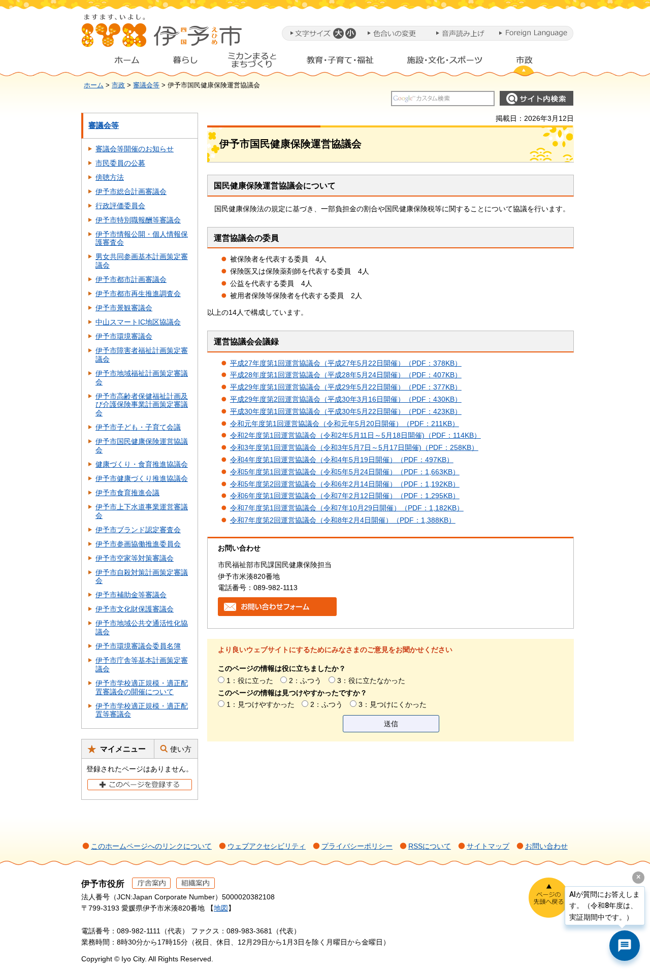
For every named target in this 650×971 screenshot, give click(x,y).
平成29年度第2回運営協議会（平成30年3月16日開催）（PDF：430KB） (346, 399)
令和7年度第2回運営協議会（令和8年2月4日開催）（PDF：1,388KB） (343, 520)
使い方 (180, 749)
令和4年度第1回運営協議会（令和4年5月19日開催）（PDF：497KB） (341, 460)
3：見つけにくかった (393, 704)
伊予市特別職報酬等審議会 (138, 220)
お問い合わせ (546, 846)
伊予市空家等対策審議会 (134, 558)
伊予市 (162, 35)
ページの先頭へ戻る (549, 898)
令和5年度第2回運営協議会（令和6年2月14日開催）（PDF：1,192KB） (345, 484)
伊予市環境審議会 (123, 336)
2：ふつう (305, 680)
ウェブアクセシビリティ (267, 846)
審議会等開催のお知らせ (134, 149)
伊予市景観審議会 (123, 308)
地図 (221, 908)
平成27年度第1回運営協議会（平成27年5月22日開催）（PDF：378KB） (346, 363)
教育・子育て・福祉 (340, 62)
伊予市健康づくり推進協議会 (141, 478)
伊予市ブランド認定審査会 (138, 530)
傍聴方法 (109, 177)
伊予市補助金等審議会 (131, 595)
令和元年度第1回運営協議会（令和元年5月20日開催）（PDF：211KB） (344, 423)
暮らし (185, 62)
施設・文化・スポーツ (445, 62)
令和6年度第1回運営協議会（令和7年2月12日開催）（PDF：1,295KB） (345, 496)
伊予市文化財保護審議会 (134, 609)
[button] (338, 33)
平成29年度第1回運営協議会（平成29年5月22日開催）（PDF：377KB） (346, 387)
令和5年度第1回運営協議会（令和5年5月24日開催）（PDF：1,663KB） (345, 472)
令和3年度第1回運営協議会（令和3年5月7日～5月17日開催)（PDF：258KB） (354, 447)
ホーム (118, 62)
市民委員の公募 (120, 163)
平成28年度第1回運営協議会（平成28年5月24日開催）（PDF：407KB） (346, 375)
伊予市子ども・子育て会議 (138, 427)
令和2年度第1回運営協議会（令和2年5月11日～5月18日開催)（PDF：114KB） (355, 435)
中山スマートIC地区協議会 (138, 322)
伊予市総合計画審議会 (131, 191)
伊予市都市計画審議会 (131, 279)
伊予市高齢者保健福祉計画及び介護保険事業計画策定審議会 (141, 404)
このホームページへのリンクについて (151, 846)
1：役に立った (249, 680)
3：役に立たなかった (371, 680)
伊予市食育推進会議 (127, 493)
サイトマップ (488, 846)
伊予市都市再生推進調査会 (138, 293)
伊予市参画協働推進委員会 (138, 544)
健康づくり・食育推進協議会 (141, 464)
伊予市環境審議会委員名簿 (138, 646)
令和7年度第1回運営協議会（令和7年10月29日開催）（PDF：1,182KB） (347, 508)
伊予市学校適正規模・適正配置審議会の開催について (141, 687)
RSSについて (429, 846)
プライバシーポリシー (357, 846)
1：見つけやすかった (260, 704)
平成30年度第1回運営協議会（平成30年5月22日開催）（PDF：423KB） (346, 411)
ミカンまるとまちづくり (251, 62)
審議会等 (146, 85)
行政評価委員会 (120, 206)
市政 (534, 62)
